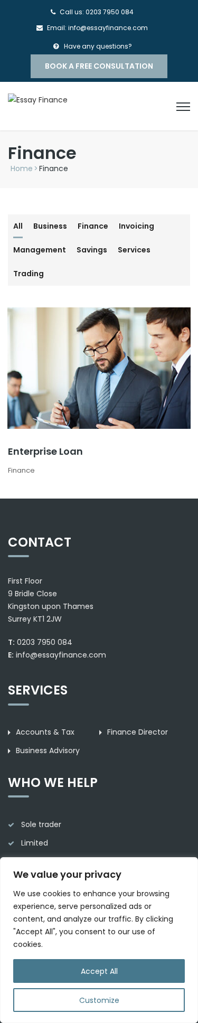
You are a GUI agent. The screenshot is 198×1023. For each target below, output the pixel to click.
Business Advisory (48, 750)
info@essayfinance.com (61, 655)
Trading (28, 273)
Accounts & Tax (45, 732)
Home (22, 168)
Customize (99, 1000)
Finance (93, 226)
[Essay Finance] (38, 99)
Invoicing (136, 226)
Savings (92, 250)
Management (39, 250)
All (18, 226)
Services (134, 250)
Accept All (99, 971)
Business (50, 226)
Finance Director (137, 732)
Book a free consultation (99, 66)
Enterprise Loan (45, 451)
